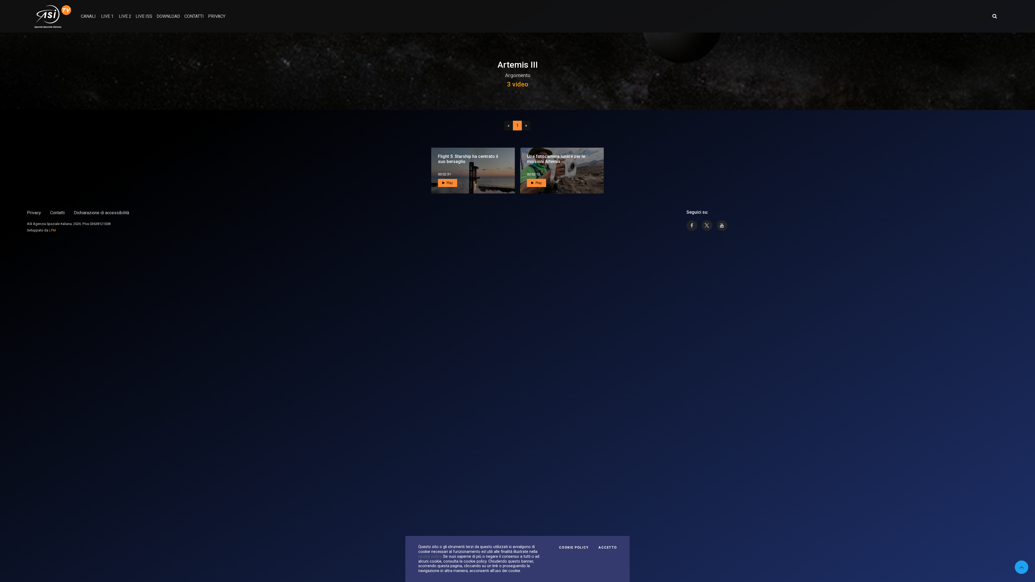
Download (168, 16)
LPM (52, 230)
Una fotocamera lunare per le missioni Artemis (556, 159)
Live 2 (125, 16)
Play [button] (449, 183)
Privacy (34, 212)
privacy (216, 16)
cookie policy (429, 556)
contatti (194, 16)
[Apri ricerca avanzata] (994, 16)
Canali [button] (88, 16)
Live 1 (107, 16)
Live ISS (144, 16)
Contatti (57, 212)
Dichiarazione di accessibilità (101, 212)
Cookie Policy (574, 547)
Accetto (607, 547)
